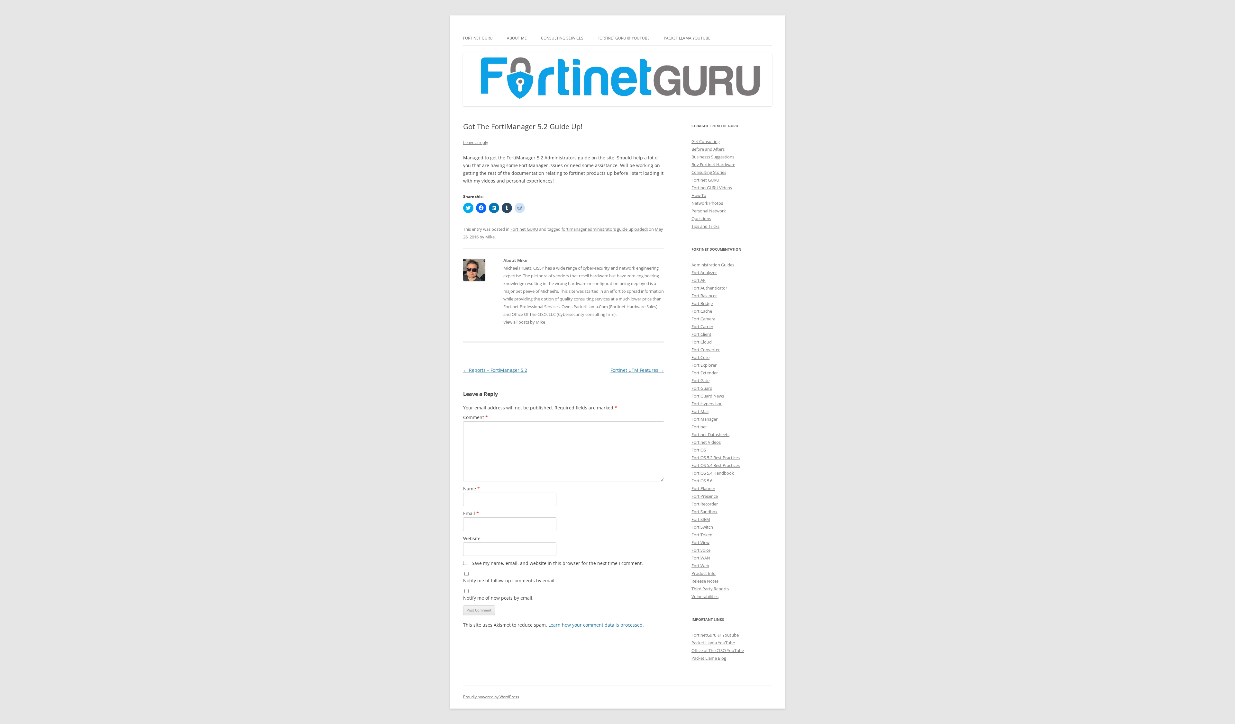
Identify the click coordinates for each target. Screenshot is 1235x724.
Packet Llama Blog (708, 658)
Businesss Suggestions (712, 157)
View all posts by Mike (526, 322)
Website (471, 538)
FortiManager (704, 419)
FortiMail (700, 411)
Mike (490, 237)
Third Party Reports (710, 589)
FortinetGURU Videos (711, 188)
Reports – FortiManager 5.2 (495, 370)
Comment (475, 417)
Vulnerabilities (704, 596)
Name (471, 489)
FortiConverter (705, 350)
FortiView (700, 542)
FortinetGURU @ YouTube (624, 38)
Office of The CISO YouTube (717, 650)
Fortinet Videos (706, 442)
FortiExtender (704, 373)
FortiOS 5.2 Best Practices (715, 457)
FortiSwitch (702, 527)
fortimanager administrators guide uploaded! (605, 229)
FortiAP (698, 280)
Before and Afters (708, 149)
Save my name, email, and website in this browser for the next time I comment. (557, 563)
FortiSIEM (700, 519)
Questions (701, 218)
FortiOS (698, 450)
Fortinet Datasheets (710, 434)
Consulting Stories (708, 172)
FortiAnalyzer (704, 272)
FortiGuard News (707, 396)
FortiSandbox (704, 511)
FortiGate (700, 380)
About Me (517, 38)
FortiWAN (700, 558)
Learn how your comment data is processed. (596, 625)
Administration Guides (712, 265)
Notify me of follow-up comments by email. (509, 580)
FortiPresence (704, 496)
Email (471, 513)
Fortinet (699, 427)
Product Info (703, 573)
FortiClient (701, 334)
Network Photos (707, 203)
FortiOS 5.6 (701, 481)
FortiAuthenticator (709, 288)
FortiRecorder (704, 504)
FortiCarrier (702, 326)
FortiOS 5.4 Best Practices (715, 465)
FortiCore (700, 357)
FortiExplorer (704, 365)
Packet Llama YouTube (687, 38)
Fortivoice (700, 550)
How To (698, 195)
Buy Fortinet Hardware (713, 164)
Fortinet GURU (478, 38)
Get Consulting (705, 141)
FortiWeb (700, 565)
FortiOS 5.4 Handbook (712, 473)
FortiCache (701, 311)
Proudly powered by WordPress (491, 697)
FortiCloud (701, 342)
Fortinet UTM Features (637, 370)
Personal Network (708, 211)
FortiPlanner (703, 488)
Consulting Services (562, 38)
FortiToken (701, 535)
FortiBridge (702, 303)
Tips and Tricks (705, 226)
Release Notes (704, 581)
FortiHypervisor (706, 404)
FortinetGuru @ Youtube (715, 635)
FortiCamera (703, 319)
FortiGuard (701, 388)
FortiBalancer (704, 296)
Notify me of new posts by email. (498, 598)
